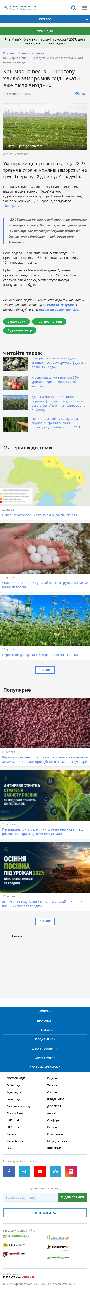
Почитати (45, 1030)
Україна (37, 53)
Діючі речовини (45, 1049)
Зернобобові (15, 1141)
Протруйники (16, 1113)
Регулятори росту (19, 1106)
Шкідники (55, 1099)
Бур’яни (13, 1120)
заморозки (17, 321)
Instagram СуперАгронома (58, 309)
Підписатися (72, 1197)
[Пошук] (73, 7)
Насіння (13, 1127)
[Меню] (84, 7)
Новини (23, 53)
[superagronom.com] (19, 7)
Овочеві (52, 1092)
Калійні (52, 1127)
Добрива (54, 1106)
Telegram (67, 305)
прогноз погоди (49, 321)
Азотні (51, 1113)
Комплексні (55, 1134)
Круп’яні (52, 1078)
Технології (45, 1020)
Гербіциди (13, 1085)
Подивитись (45, 1039)
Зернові (12, 1134)
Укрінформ (11, 206)
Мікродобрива (57, 1141)
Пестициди (16, 1078)
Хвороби (54, 1148)
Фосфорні (53, 1120)
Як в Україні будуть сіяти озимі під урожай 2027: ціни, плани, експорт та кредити (45, 41)
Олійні (11, 1148)
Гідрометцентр (20, 330)
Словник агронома (45, 1067)
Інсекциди (13, 1099)
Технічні (52, 1085)
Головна (8, 53)
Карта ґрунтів (45, 1058)
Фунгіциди (14, 1092)
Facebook (52, 305)
